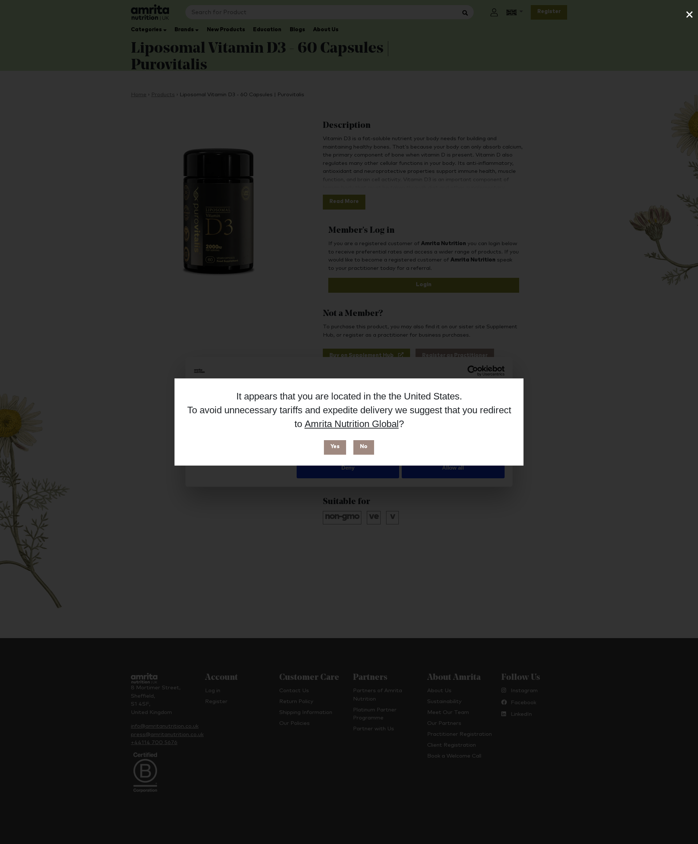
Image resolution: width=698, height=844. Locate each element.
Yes (335, 446)
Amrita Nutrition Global (352, 424)
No (364, 446)
